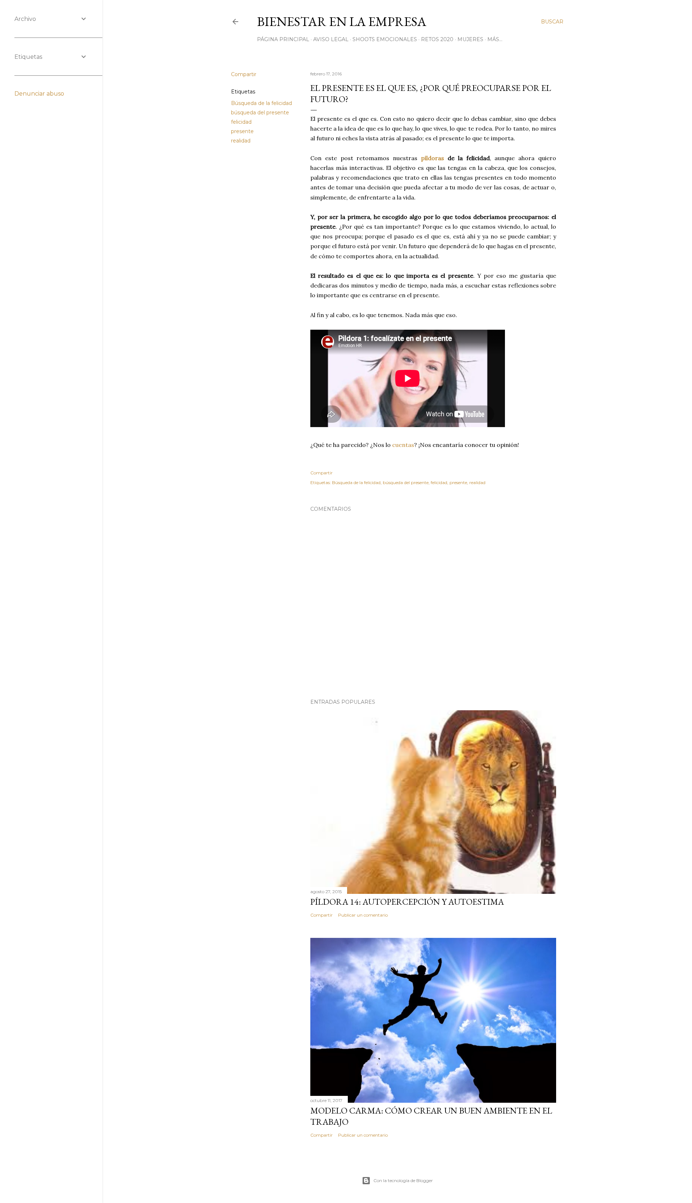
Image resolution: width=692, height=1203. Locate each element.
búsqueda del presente (260, 112)
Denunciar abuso (39, 93)
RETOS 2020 (437, 39)
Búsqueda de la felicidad (261, 103)
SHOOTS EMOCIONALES (384, 39)
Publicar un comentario (363, 915)
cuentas (403, 444)
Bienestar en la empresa (341, 21)
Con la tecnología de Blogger (403, 1180)
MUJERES (470, 39)
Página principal (283, 39)
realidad (240, 140)
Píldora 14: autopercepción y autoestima (407, 901)
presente (242, 131)
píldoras (432, 158)
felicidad (241, 122)
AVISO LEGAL (331, 39)
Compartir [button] (243, 74)
